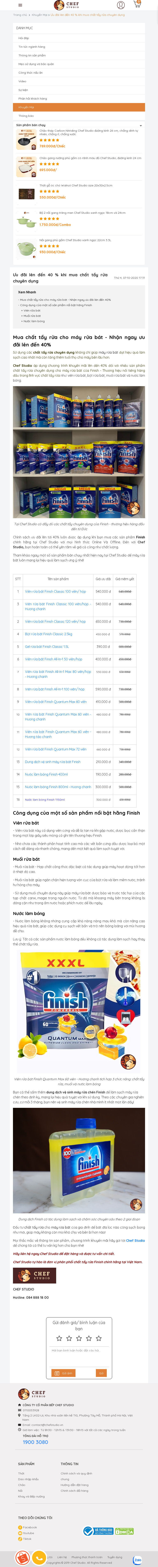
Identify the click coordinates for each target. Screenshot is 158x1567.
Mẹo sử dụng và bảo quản (36, 64)
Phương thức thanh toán (87, 1557)
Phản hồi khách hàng (33, 98)
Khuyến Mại (39, 15)
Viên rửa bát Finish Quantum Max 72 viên (55, 749)
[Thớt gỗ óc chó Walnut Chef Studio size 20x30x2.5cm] (26, 194)
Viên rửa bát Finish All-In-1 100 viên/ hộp (55, 689)
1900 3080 (35, 1442)
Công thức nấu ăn (31, 72)
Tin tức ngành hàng (32, 47)
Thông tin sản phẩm (32, 55)
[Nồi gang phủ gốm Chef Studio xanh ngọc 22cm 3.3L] (26, 249)
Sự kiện (23, 90)
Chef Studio (135, 1240)
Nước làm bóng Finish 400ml (47, 774)
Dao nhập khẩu (28, 1479)
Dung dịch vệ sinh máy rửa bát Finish (52, 762)
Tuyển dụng (114, 1557)
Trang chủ (20, 15)
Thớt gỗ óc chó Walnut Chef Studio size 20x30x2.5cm (76, 185)
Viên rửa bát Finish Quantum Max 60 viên (56, 702)
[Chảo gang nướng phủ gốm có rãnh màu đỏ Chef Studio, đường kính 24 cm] (26, 167)
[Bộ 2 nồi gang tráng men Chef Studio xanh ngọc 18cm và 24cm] (26, 221)
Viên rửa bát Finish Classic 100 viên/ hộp (55, 591)
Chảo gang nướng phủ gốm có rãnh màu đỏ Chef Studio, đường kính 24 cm (90, 158)
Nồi (20, 1491)
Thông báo (26, 116)
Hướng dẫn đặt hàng (74, 1485)
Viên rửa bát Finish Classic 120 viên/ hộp (55, 621)
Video (22, 81)
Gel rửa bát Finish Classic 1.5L (47, 647)
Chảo (21, 1485)
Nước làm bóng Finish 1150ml (45, 800)
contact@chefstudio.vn (47, 1425)
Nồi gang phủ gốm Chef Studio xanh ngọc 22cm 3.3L (75, 240)
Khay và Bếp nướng (31, 1496)
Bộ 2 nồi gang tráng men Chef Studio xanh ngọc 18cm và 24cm (82, 213)
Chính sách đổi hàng (74, 1491)
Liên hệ (62, 1557)
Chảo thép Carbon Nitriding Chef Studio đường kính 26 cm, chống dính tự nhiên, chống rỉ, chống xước (89, 132)
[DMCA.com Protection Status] (124, 1531)
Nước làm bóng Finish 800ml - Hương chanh (58, 787)
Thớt (21, 1473)
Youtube (28, 1533)
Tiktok (26, 1539)
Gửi (101, 1373)
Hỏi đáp (24, 38)
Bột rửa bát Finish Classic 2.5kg (48, 634)
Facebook (29, 1527)
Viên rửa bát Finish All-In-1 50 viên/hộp (53, 659)
